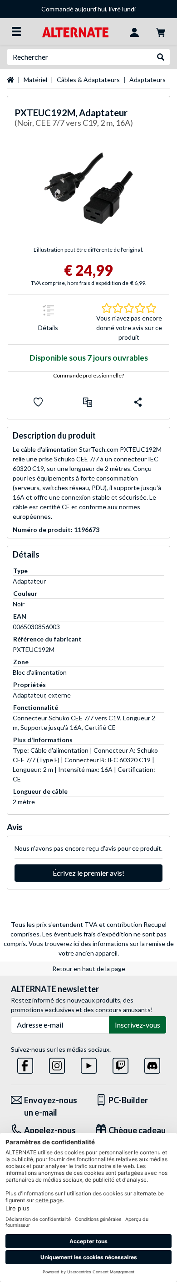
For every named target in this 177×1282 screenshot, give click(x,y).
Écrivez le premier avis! (88, 872)
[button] (87, 402)
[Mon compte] (134, 31)
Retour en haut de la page (88, 968)
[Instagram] (57, 1064)
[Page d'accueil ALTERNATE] (75, 31)
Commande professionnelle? (88, 375)
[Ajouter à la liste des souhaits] (38, 402)
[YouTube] (89, 1064)
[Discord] (152, 1064)
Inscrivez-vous (137, 1024)
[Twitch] (120, 1064)
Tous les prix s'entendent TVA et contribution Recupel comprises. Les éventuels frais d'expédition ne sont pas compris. (85, 933)
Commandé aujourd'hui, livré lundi (88, 9)
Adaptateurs (147, 79)
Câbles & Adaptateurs (88, 79)
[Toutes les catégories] (16, 31)
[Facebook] (25, 1064)
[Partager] (138, 402)
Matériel (35, 79)
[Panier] (160, 31)
